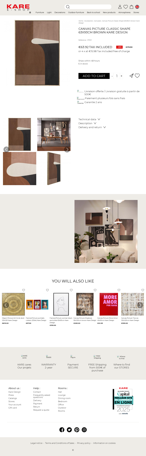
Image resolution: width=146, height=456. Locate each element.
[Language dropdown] (137, 7)
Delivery (37, 400)
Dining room (64, 398)
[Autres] (31, 13)
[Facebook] (61, 429)
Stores (11, 401)
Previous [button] (6, 149)
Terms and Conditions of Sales (60, 443)
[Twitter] (69, 429)
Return (36, 407)
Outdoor (62, 408)
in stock (84, 64)
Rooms (61, 411)
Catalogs (12, 398)
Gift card (12, 408)
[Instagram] (84, 429)
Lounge (62, 395)
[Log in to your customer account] (120, 7)
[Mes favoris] (126, 7)
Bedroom (62, 401)
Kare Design (14, 392)
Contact (37, 392)
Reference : (82, 40)
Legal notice (36, 443)
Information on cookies (104, 443)
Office (61, 404)
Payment (37, 403)
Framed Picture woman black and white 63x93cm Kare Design (61, 320)
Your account (14, 404)
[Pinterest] (76, 429)
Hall (60, 392)
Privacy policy (84, 443)
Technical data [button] (87, 119)
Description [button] (85, 123)
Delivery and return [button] (90, 127)
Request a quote (41, 410)
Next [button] (67, 149)
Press (11, 395)
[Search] (67, 6)
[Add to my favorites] (137, 75)
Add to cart (94, 76)
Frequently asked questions (41, 396)
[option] (36, 152)
